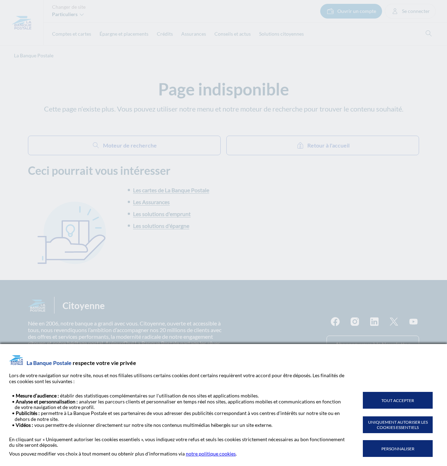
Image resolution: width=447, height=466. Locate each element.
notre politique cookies (211, 454)
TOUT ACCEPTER (397, 400)
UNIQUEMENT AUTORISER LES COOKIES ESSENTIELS (398, 425)
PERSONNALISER (398, 448)
